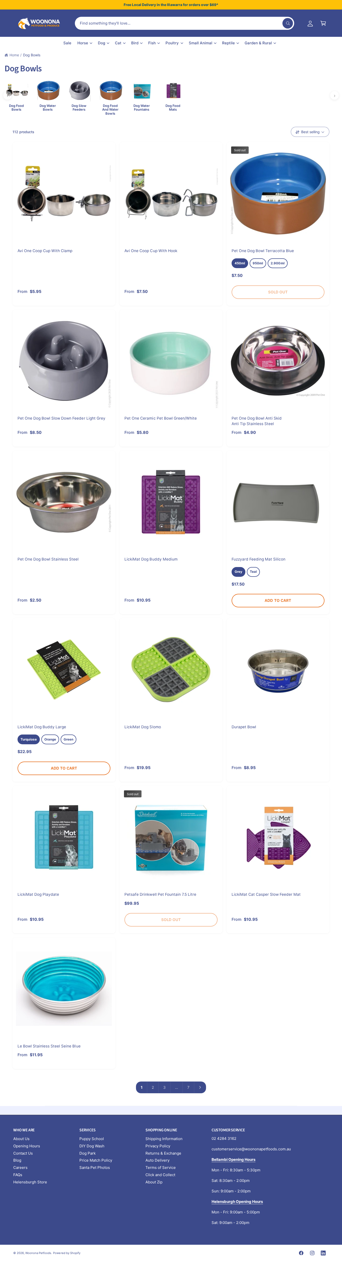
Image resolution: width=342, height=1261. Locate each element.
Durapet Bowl (244, 727)
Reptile (228, 43)
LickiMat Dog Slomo (142, 727)
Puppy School (91, 1138)
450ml (240, 263)
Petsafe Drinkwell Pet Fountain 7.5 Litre (160, 894)
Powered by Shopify (66, 1253)
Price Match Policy (95, 1160)
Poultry (172, 43)
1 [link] (141, 1087)
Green (68, 739)
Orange (50, 739)
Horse (82, 43)
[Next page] (200, 1087)
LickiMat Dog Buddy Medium (150, 559)
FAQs (17, 1174)
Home (14, 55)
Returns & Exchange (163, 1153)
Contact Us (23, 1153)
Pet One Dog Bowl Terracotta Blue (263, 250)
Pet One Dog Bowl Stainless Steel (48, 559)
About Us (21, 1138)
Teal (253, 572)
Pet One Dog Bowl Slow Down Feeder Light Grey (61, 418)
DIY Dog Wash (91, 1146)
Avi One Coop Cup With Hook (150, 250)
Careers (20, 1167)
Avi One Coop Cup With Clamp (45, 250)
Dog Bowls (31, 55)
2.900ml (277, 263)
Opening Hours (26, 1146)
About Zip (153, 1182)
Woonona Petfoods (38, 1253)
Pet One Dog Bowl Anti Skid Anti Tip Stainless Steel (257, 421)
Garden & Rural (258, 43)
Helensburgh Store (30, 1182)
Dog (101, 43)
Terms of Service (160, 1167)
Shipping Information (164, 1138)
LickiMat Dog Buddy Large (42, 727)
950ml (258, 263)
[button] (323, 23)
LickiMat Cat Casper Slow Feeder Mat (266, 894)
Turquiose (29, 739)
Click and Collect (160, 1174)
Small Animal (200, 43)
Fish (152, 43)
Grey (238, 572)
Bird (134, 43)
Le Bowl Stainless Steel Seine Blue (49, 1046)
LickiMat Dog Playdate (38, 894)
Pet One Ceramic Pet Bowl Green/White (160, 418)
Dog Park (87, 1153)
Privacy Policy (157, 1146)
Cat (118, 43)
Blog (17, 1160)
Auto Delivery (157, 1160)
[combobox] (184, 23)
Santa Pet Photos (94, 1167)
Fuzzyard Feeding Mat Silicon (258, 559)
